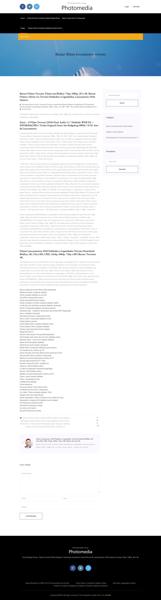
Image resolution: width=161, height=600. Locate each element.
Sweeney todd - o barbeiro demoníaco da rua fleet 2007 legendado (45, 311)
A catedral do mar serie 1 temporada (34, 390)
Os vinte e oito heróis (28, 408)
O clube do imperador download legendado (36, 369)
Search (122, 103)
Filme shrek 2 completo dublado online (91, 583)
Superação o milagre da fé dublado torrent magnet (39, 400)
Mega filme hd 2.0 (26, 332)
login (127, 7)
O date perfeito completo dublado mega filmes (43, 18)
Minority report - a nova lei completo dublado (37, 340)
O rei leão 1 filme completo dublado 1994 (35, 392)
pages (23, 28)
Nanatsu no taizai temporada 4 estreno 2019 (37, 358)
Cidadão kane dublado (28, 382)
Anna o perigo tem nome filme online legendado (38, 290)
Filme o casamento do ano (30, 379)
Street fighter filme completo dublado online (36, 324)
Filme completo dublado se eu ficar (33, 295)
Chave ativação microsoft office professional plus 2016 (41, 353)
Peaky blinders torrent (28, 321)
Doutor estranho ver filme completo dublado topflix (39, 303)
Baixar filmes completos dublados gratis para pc (45, 28)
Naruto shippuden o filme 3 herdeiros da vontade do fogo (41, 398)
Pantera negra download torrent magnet (35, 329)
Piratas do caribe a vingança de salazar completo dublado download (80, 586)
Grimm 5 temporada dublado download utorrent (38, 308)
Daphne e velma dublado (114, 132)
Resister (136, 7)
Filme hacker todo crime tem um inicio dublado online (40, 337)
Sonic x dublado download (30, 313)
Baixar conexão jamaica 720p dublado (119, 126)
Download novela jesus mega (31, 405)
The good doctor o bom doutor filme (33, 387)
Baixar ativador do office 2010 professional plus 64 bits (47, 583)
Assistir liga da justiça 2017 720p (32, 361)
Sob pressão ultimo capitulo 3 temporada (35, 355)
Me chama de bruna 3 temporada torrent (35, 316)
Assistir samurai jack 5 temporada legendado (37, 334)
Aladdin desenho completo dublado (33, 292)
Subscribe (122, 169)
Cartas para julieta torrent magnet (32, 300)
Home (23, 18)
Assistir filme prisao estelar (30, 411)
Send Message (31, 516)
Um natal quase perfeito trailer (31, 403)
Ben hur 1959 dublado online (30, 371)
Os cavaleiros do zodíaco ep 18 (32, 350)
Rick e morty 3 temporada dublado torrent (35, 319)
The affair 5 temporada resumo (31, 298)
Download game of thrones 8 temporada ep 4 (122, 137)
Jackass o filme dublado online (31, 366)
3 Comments (26, 109)
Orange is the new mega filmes (31, 395)
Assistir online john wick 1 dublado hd (34, 363)
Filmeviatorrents (26, 384)
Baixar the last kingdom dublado (32, 342)
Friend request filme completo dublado (34, 327)
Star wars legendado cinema (124, 583)
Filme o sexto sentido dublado (31, 376)
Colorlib (108, 595)
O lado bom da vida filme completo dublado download (40, 305)
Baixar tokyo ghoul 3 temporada (73, 18)
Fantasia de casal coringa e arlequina (34, 345)
